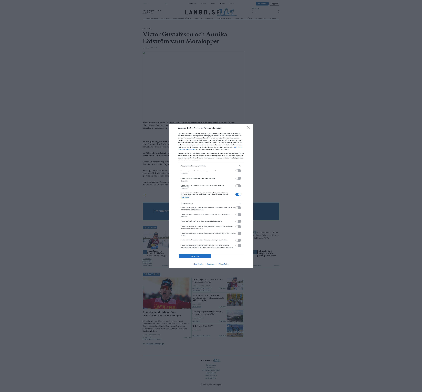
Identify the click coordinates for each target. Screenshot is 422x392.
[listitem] (211, 166)
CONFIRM (195, 256)
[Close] (249, 128)
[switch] (238, 170)
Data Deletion (198, 264)
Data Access (211, 264)
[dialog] (211, 196)
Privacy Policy (223, 264)
